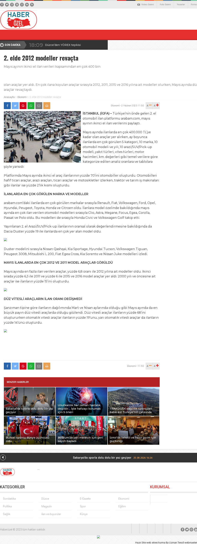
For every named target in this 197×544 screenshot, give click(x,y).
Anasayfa (9, 97)
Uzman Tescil (176, 542)
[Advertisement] (82, 349)
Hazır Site (140, 542)
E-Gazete (85, 498)
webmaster (190, 542)
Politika (7, 506)
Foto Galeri (165, 4)
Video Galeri (147, 4)
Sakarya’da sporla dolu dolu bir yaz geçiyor (112, 457)
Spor (83, 506)
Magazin (46, 506)
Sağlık (6, 514)
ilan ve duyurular (51, 514)
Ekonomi (22, 97)
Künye (83, 514)
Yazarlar (181, 4)
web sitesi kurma (155, 542)
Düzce (45, 498)
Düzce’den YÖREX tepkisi (63, 45)
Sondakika (9, 498)
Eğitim (122, 506)
